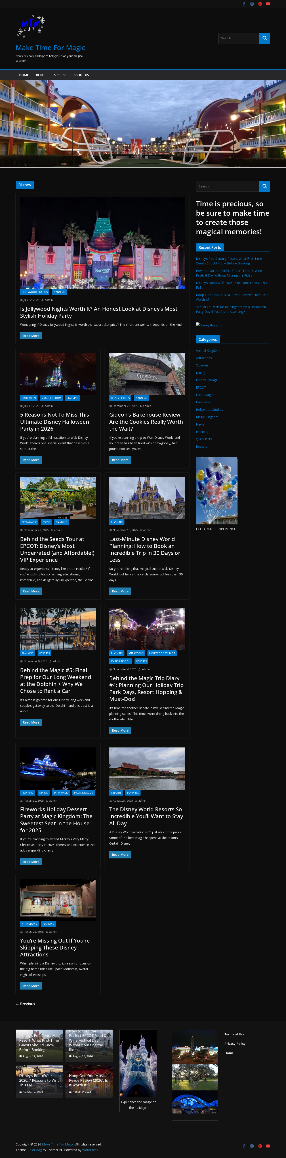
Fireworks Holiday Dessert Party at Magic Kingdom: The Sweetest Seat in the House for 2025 (56, 819)
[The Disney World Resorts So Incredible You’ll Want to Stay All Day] (147, 768)
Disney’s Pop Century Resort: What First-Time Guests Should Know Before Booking (39, 1042)
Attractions (135, 653)
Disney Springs (120, 398)
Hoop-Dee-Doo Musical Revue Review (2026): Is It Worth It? (88, 1080)
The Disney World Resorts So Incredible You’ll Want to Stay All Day (146, 816)
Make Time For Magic (50, 47)
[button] (63, 75)
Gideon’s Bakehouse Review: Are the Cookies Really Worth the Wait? (146, 421)
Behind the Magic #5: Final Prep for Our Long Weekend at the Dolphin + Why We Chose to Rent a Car (55, 680)
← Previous (25, 1003)
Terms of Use (234, 1034)
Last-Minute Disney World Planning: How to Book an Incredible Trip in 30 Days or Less (144, 549)
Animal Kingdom (208, 350)
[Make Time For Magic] (143, 83)
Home (24, 75)
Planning (59, 292)
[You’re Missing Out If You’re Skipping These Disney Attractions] (58, 900)
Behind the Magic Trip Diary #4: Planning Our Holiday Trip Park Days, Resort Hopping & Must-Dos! (146, 688)
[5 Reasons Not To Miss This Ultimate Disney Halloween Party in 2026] (58, 374)
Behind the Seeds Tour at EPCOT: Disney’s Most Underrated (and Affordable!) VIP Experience (57, 549)
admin (49, 300)
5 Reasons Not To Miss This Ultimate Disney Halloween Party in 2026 (54, 421)
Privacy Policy (235, 1043)
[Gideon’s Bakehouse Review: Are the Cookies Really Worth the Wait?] (147, 374)
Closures (202, 365)
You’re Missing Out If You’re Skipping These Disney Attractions (55, 947)
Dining (43, 792)
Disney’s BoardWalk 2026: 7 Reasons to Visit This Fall (39, 1080)
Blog (40, 75)
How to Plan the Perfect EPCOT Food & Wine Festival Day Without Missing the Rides (88, 1040)
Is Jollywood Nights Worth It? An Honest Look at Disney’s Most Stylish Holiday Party (98, 312)
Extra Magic (29, 522)
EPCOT (46, 522)
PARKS (56, 75)
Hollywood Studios (35, 292)
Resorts (44, 653)
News (200, 424)
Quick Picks (204, 439)
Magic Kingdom (51, 398)
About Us (81, 75)
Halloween (29, 398)
